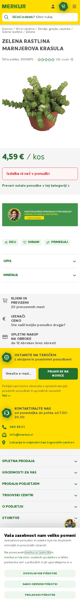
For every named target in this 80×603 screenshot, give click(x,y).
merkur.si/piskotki (38, 552)
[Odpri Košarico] (63, 6)
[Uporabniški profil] (53, 6)
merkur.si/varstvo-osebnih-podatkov (30, 557)
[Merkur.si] (14, 6)
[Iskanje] (6, 17)
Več (5, 395)
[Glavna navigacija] (74, 6)
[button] (40, 102)
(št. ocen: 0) (64, 59)
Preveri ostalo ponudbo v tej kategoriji (35, 186)
